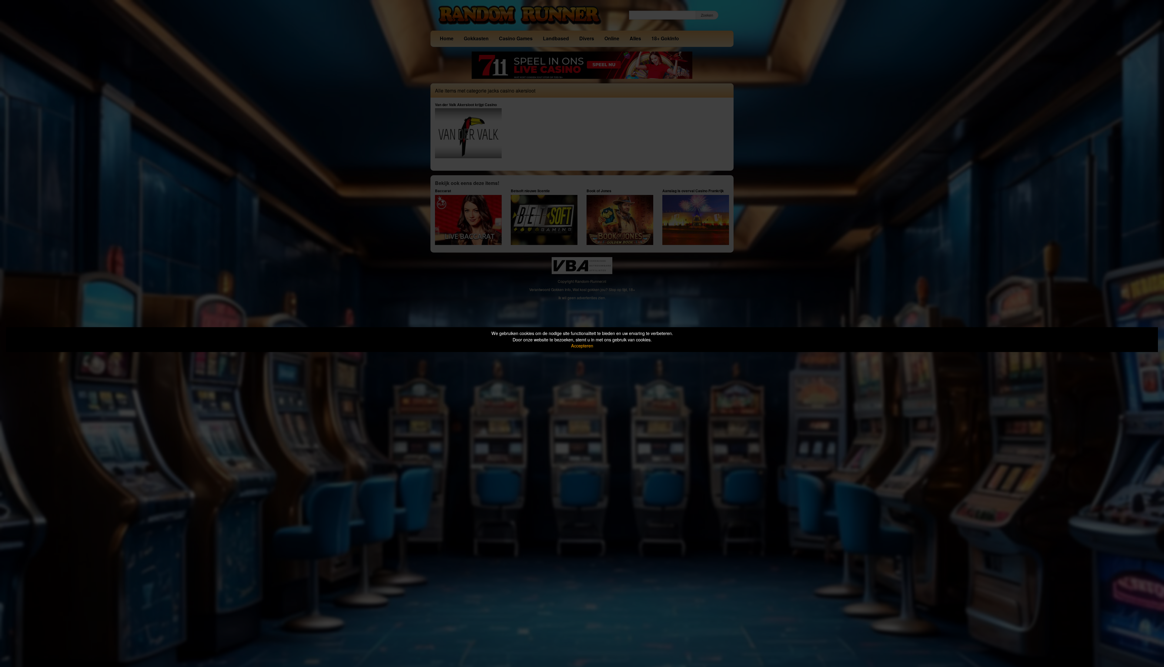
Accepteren (582, 345)
